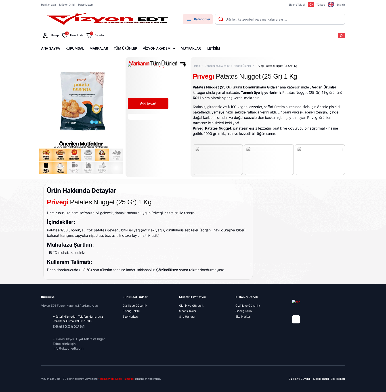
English (340, 4)
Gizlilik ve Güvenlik (135, 305)
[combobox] (341, 35)
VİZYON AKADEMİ (157, 48)
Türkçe (320, 4)
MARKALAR (99, 48)
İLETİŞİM (213, 48)
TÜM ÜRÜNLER (125, 48)
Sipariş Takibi (297, 4)
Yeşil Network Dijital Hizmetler (116, 378)
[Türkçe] (341, 35)
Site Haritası (130, 316)
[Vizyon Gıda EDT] (108, 19)
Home (196, 65)
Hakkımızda (48, 4)
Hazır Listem (85, 4)
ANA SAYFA (50, 48)
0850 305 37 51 (69, 326)
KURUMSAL (74, 48)
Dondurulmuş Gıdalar (217, 65)
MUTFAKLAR (191, 48)
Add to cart (148, 103)
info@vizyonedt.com (68, 348)
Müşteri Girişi (67, 4)
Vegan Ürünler (242, 65)
